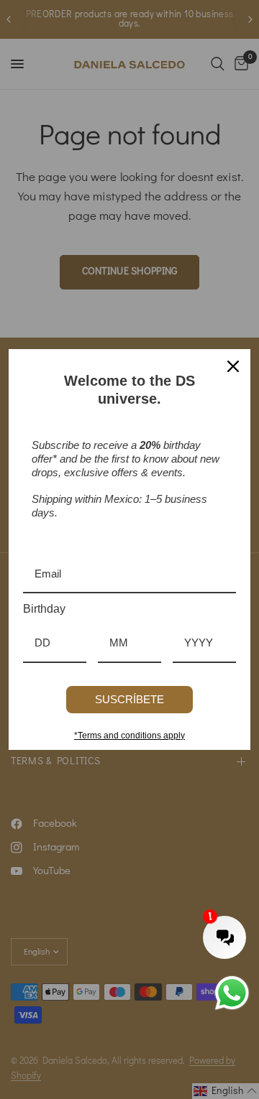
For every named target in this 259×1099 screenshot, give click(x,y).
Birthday (44, 609)
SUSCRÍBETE (129, 699)
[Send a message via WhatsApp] (232, 993)
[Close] (233, 366)
